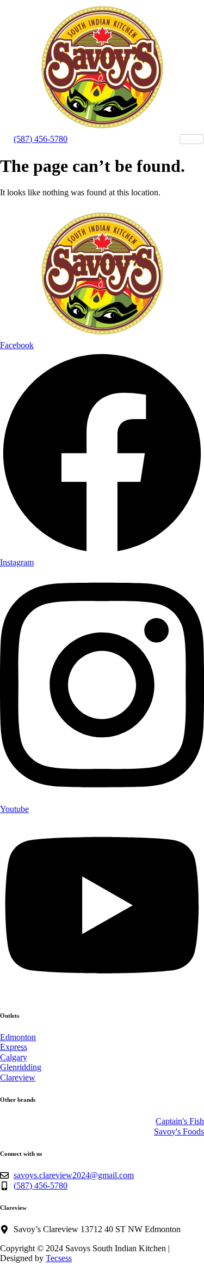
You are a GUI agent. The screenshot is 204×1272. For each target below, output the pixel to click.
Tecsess (59, 1258)
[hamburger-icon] (192, 139)
